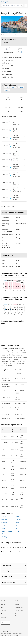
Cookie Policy (19, 610)
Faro (17, 528)
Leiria (17, 522)
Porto (17, 516)
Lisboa (4, 516)
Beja (3, 528)
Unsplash (17, 35)
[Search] (21, 5)
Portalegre (5, 537)
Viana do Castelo (7, 531)
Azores (18, 525)
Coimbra (18, 519)
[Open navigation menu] (25, 5)
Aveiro (4, 525)
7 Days (6, 87)
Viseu (17, 531)
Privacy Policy (19, 607)
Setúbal (4, 519)
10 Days (13, 87)
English (5, 622)
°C (18, 52)
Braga (3, 614)
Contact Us (18, 604)
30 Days (7, 90)
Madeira (4, 522)
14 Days (21, 87)
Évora (4, 534)
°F (21, 52)
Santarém (19, 534)
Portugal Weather (7, 2)
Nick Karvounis (9, 35)
